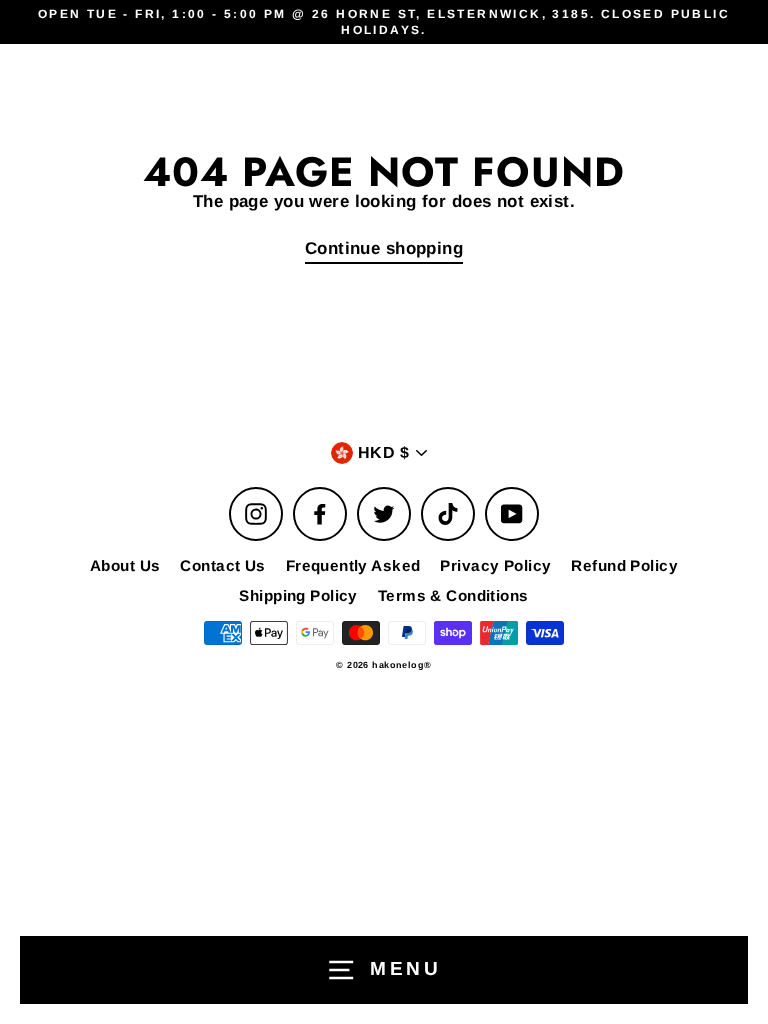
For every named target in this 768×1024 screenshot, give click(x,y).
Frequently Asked (353, 565)
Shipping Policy (298, 595)
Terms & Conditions (453, 595)
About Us (125, 565)
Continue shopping (384, 248)
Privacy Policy (495, 565)
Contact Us (222, 565)
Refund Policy (624, 565)
